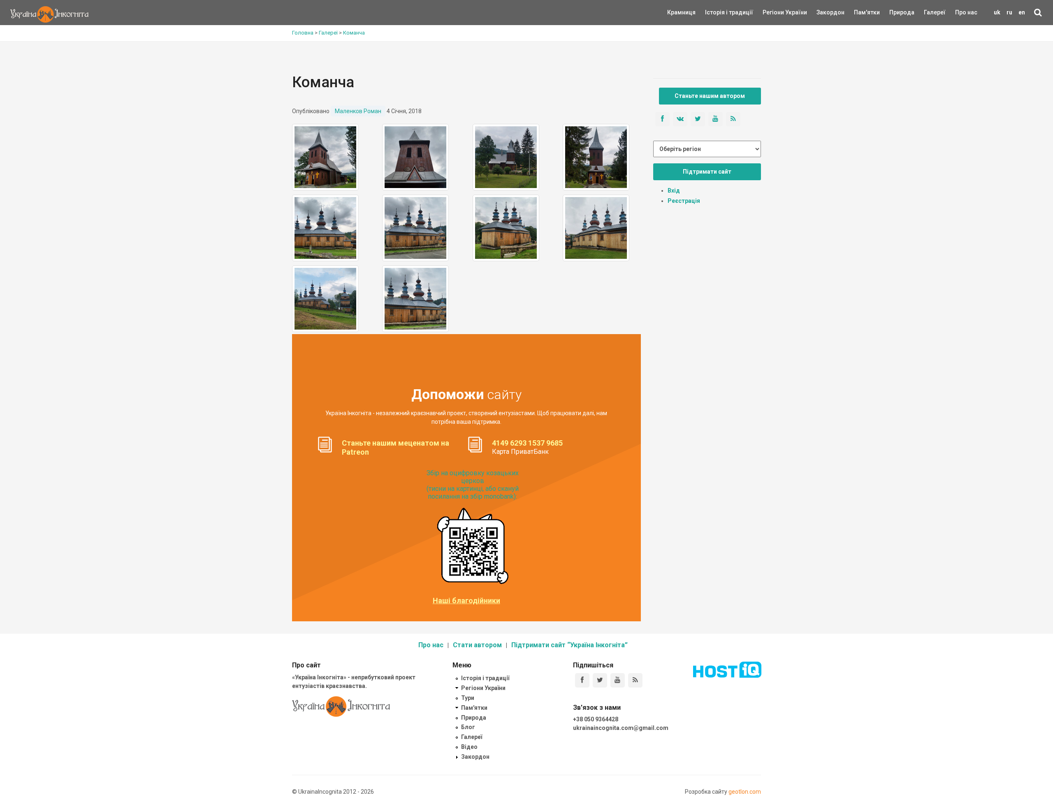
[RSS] (635, 680)
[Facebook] (582, 680)
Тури (467, 698)
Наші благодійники (466, 601)
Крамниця (681, 12)
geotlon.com (744, 791)
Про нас (966, 12)
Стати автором (477, 645)
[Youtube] (617, 680)
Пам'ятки (860, 12)
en (1021, 12)
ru (1009, 12)
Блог (468, 727)
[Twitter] (600, 680)
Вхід (674, 190)
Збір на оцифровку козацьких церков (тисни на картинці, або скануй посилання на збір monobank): (473, 485)
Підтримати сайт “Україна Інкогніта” (569, 645)
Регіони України (774, 12)
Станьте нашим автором (710, 96)
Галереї (935, 12)
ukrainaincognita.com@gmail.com (620, 728)
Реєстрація (684, 201)
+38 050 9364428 (595, 719)
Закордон (823, 12)
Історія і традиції (717, 12)
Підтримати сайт (707, 171)
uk (997, 12)
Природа (895, 12)
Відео (469, 747)
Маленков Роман (358, 111)
